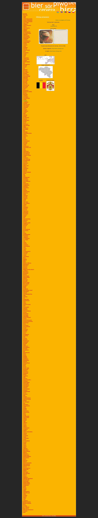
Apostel (25, 48)
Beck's (25, 67)
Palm (24, 302)
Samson (25, 378)
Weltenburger (26, 465)
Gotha (24, 156)
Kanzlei (25, 209)
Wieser (25, 476)
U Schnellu (26, 438)
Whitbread (25, 469)
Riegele (25, 356)
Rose (24, 365)
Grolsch (25, 161)
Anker (24, 46)
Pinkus (25, 318)
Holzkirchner (26, 191)
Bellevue (25, 69)
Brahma (25, 82)
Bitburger (25, 77)
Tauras (25, 425)
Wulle (24, 486)
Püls (24, 337)
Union (24, 439)
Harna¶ (25, 170)
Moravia (25, 281)
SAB (24, 377)
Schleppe (25, 381)
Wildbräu (25, 477)
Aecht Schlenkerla (27, 20)
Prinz (24, 333)
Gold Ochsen (26, 152)
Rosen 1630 (26, 368)
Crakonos (25, 111)
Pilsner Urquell (27, 317)
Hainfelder (25, 168)
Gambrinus (26, 146)
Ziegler (25, 489)
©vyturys (25, 500)
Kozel (24, 226)
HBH (24, 176)
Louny (24, 255)
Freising (25, 142)
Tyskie (24, 437)
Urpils (24, 443)
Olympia (25, 296)
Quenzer (25, 339)
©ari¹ (24, 499)
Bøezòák (25, 94)
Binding (25, 73)
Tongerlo (25, 429)
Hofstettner (26, 187)
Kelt (24, 217)
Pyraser (25, 338)
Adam (24, 16)
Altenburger (26, 35)
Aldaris (25, 26)
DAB (24, 113)
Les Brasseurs (26, 251)
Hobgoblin (25, 183)
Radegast (25, 342)
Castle (24, 99)
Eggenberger (26, 125)
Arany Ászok (26, 50)
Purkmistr (25, 335)
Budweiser (26, 90)
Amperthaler (26, 42)
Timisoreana (26, 427)
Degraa (25, 119)
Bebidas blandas (27, 503)
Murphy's (25, 285)
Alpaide (25, 30)
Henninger (25, 180)
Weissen (25, 460)
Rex (24, 351)
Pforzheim (25, 313)
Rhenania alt (26, 352)
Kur (24, 231)
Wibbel (25, 470)
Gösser (25, 164)
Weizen (25, 461)
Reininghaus (26, 347)
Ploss (24, 324)
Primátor (25, 330)
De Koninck (26, 117)
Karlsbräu (25, 213)
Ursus (24, 444)
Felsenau (25, 135)
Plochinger (26, 322)
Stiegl (24, 414)
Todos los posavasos (28, 509)
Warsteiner (26, 450)
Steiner (25, 409)
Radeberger (26, 340)
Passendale (26, 307)
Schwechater (26, 389)
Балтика (25, 15)
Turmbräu (25, 435)
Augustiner (26, 58)
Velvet (24, 447)
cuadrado (26, 102)
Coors (24, 108)
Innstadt (25, 196)
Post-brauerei (26, 326)
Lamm (24, 242)
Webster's (25, 453)
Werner (25, 466)
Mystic (24, 286)
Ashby (24, 54)
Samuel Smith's (27, 379)
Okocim (25, 292)
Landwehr (25, 244)
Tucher (25, 434)
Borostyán (25, 80)
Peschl (25, 312)
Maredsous (26, 264)
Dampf (24, 116)
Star (24, 403)
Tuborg (25, 433)
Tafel (24, 421)
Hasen (24, 173)
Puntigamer (26, 334)
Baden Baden (26, 61)
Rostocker (25, 369)
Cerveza (25, 13)
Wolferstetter (26, 482)
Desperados (26, 120)
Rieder (24, 355)
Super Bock (26, 417)
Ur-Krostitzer (26, 440)
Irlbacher (25, 198)
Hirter (24, 182)
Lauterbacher (26, 246)
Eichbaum (25, 128)
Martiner (25, 268)
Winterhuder (26, 479)
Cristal (24, 112)
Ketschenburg (26, 219)
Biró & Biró (26, 74)
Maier (24, 261)
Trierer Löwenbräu (27, 431)
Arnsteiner (25, 52)
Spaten (25, 400)
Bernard (25, 70)
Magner (25, 259)
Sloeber (25, 396)
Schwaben (25, 386)
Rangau (25, 343)
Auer (24, 56)
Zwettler (25, 495)
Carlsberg (25, 96)
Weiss (24, 459)
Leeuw (24, 248)
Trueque (25, 505)
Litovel (25, 254)
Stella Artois (26, 412)
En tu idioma (26, 507)
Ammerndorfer (27, 41)
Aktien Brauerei (27, 25)
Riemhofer (25, 359)
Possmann (25, 325)
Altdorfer (25, 34)
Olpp (24, 295)
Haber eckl (25, 165)
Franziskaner (26, 141)
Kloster (25, 221)
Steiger (25, 408)
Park (24, 305)
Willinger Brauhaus (28, 478)
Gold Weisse (26, 154)
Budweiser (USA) (27, 91)
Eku (24, 130)
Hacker (25, 167)
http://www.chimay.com (58, 48)
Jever (24, 200)
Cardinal (25, 95)
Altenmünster (26, 37)
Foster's (25, 139)
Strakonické (26, 416)
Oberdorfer (26, 291)
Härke (24, 194)
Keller (24, 216)
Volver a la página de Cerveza (62, 20)
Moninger (25, 279)
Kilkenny (25, 220)
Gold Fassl (26, 151)
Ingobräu (25, 195)
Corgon (25, 109)
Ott (24, 298)
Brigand (25, 87)
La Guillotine (26, 238)
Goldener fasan (27, 155)
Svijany (25, 418)
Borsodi (25, 81)
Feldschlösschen (27, 133)
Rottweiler (25, 372)
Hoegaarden (26, 185)
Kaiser (24, 206)
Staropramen (26, 405)
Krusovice (25, 230)
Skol (24, 395)
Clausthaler (26, 106)
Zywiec (25, 496)
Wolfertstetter (26, 483)
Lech (24, 247)
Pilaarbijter (26, 316)
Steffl (24, 407)
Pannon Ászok (26, 304)
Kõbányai (25, 224)
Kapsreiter (25, 211)
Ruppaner (25, 373)
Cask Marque (26, 98)
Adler (24, 17)
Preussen (25, 329)
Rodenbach (26, 360)
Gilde (24, 150)
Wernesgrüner (26, 468)
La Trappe (25, 239)
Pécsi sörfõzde (27, 311)
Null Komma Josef (27, 290)
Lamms (25, 243)
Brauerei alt (26, 85)
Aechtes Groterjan (27, 21)
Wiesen (25, 474)
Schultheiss (26, 385)
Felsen (24, 134)
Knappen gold (26, 222)
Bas (24, 63)
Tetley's (25, 426)
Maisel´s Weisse (27, 263)
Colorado (25, 107)
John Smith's (26, 203)
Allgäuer (25, 29)
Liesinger (25, 252)
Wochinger (26, 481)
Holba (24, 189)
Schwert (25, 390)
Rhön (24, 353)
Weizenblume (26, 464)
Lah (24, 241)
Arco (24, 51)
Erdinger (25, 132)
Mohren (25, 278)
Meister (25, 274)
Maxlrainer (25, 272)
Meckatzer (25, 273)
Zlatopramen (26, 491)
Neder (24, 287)
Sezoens (25, 394)
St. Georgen (26, 402)
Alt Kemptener (26, 32)
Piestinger (25, 315)
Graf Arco (25, 157)
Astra (24, 55)
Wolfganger (26, 485)
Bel (24, 68)
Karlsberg (25, 212)
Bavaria (25, 65)
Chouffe (25, 103)
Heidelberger (26, 177)
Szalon (25, 420)
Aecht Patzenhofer (27, 19)
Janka (24, 199)
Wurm (24, 487)
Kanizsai (25, 208)
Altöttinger (26, 38)
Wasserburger (26, 451)
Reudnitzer (26, 350)
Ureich (24, 442)
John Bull (25, 202)
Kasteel (25, 215)
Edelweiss (25, 124)
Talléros (25, 422)
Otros (24, 504)
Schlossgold (26, 382)
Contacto (25, 511)
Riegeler (25, 357)
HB (24, 174)
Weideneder (26, 455)
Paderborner (26, 300)
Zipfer (24, 490)
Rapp (24, 344)
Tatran (24, 424)
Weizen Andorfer (27, 463)
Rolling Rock (26, 363)
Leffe (24, 250)
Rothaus (25, 370)
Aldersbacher (26, 28)
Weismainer (26, 457)
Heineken (25, 178)
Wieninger (25, 472)
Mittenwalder (26, 277)
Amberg (25, 39)
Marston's (25, 265)
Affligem (25, 24)
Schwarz (25, 387)
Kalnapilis (25, 207)
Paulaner (25, 309)
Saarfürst (25, 376)
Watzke (25, 452)
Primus (25, 331)
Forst (24, 138)
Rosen (24, 366)
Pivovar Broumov (27, 320)
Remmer (25, 348)
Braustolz (25, 86)
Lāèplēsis (25, 237)
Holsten (25, 190)
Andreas (25, 45)
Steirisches (26, 411)
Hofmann (25, 186)
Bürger (25, 93)
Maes (24, 257)
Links (24, 512)
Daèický (25, 115)
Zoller (24, 494)
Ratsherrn (25, 346)
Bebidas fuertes (27, 501)
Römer (25, 374)
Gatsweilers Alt (27, 147)
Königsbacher (26, 234)
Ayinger (25, 60)
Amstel (25, 43)
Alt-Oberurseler (27, 33)
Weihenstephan (27, 456)
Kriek (24, 228)
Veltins (25, 446)
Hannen (25, 169)
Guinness (25, 163)
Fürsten (25, 143)
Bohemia (25, 78)
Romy (24, 364)
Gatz (24, 148)
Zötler (24, 498)
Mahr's (25, 260)
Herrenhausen (26, 181)
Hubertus (25, 193)
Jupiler (25, 204)
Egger (24, 126)
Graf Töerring (26, 159)
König (24, 233)
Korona (25, 225)
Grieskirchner (26, 160)
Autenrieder (26, 59)
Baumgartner (26, 64)
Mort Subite (26, 283)
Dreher (25, 121)
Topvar (25, 430)
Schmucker (26, 383)
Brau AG (25, 83)
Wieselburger (26, 473)
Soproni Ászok (27, 399)
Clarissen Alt (26, 104)
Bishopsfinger (26, 76)
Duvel (24, 122)
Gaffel (24, 144)
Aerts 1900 (25, 22)
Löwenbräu (26, 256)
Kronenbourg (26, 229)
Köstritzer (25, 235)
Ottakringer (26, 299)
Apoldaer (25, 47)
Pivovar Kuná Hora (28, 321)
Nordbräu (25, 289)
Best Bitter (26, 72)
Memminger (26, 276)
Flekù (24, 137)
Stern (24, 413)
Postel (24, 328)
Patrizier (25, 308)
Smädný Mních (27, 398)
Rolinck (25, 361)
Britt (24, 89)
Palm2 (24, 303)
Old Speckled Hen (27, 294)
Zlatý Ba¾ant (26, 492)
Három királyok (27, 172)
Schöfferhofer (26, 391)
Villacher (25, 448)
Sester (24, 392)
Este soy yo (26, 508)
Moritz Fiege (26, 282)
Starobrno (25, 404)
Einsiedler (25, 129)
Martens (25, 267)
